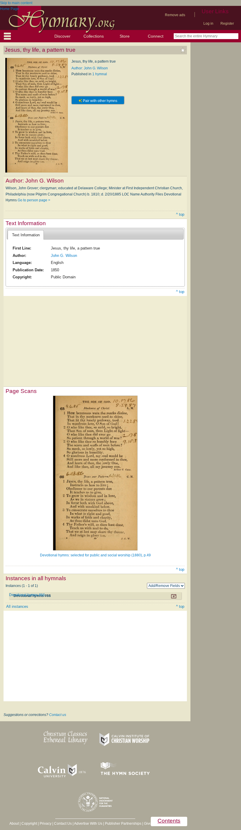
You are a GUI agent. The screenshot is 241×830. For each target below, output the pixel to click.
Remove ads (175, 15)
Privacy (45, 823)
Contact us (57, 715)
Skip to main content (16, 3)
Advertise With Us (88, 823)
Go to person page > (34, 200)
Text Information (26, 235)
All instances (17, 606)
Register (227, 23)
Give (147, 823)
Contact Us (63, 823)
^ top (180, 214)
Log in (208, 23)
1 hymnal (99, 74)
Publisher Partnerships (123, 823)
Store (125, 36)
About (14, 823)
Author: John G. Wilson (89, 68)
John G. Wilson (64, 255)
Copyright (29, 823)
